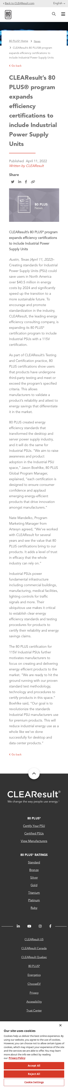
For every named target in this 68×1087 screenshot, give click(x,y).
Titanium (34, 893)
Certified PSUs (34, 833)
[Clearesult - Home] (34, 797)
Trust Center (34, 1010)
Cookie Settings (34, 1082)
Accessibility (34, 1002)
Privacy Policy (17, 1058)
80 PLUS (33, 818)
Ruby (34, 908)
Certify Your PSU (34, 826)
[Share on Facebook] (26, 182)
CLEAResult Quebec (34, 957)
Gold (34, 885)
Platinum (34, 900)
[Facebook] (50, 926)
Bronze (34, 870)
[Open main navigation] (62, 14)
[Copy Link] (33, 182)
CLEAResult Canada (34, 948)
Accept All (34, 1065)
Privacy (34, 993)
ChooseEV (34, 984)
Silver (34, 877)
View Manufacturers (34, 841)
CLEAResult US (34, 939)
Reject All (34, 1074)
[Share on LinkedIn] (19, 182)
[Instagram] (40, 926)
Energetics (34, 975)
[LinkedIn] (18, 926)
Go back (17, 66)
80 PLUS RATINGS (34, 855)
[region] (34, 1054)
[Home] (8, 14)
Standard (34, 862)
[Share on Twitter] (12, 182)
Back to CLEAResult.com (19, 3)
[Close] (60, 1025)
